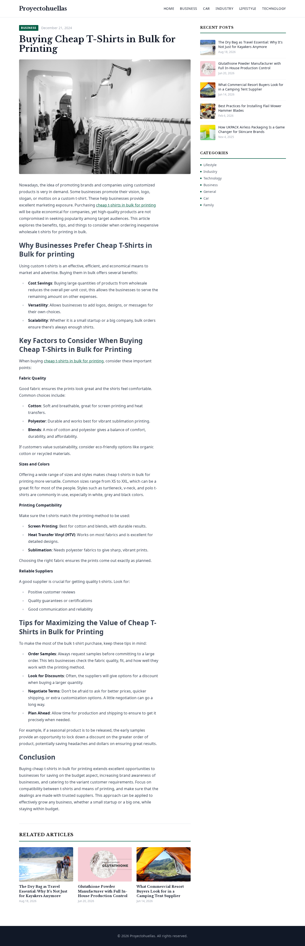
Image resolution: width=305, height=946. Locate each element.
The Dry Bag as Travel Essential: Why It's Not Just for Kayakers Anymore (43, 891)
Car (206, 8)
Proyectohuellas (43, 8)
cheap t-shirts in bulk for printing (126, 205)
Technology (274, 8)
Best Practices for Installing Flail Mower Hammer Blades (249, 108)
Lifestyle (247, 8)
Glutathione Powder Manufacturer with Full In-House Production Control (102, 891)
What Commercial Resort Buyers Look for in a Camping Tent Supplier (160, 891)
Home (169, 8)
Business (188, 8)
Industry (225, 8)
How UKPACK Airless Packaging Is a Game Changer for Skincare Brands (251, 129)
